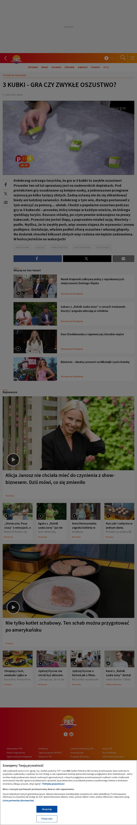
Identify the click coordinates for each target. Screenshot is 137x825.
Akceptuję (47, 809)
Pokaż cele (46, 818)
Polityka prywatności (53, 783)
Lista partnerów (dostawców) (18, 800)
